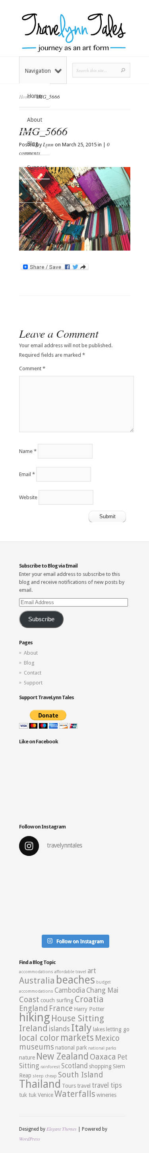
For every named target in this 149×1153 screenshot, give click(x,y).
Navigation (38, 71)
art (91, 971)
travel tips (107, 1085)
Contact (36, 191)
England (33, 1008)
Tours (69, 1086)
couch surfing (57, 1000)
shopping (100, 1066)
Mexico (107, 1038)
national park (71, 1047)
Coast (29, 999)
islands (59, 1029)
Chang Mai (102, 990)
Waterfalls (74, 1094)
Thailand (40, 1084)
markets (77, 1037)
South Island (80, 1074)
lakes (99, 1029)
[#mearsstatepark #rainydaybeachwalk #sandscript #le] (74, 896)
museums (36, 1047)
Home (34, 96)
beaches (75, 980)
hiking (34, 1017)
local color (39, 1038)
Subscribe (41, 619)
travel (84, 1086)
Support (37, 167)
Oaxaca (103, 1057)
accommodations (36, 971)
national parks (102, 1048)
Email (27, 474)
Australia (37, 981)
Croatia (89, 999)
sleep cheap (45, 1076)
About (34, 120)
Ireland (33, 1028)
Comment (32, 368)
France (61, 1008)
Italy (81, 1028)
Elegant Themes (61, 1129)
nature (27, 1057)
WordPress (29, 1139)
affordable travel (70, 971)
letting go (118, 1029)
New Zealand (62, 1056)
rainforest (50, 1066)
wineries (106, 1095)
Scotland (74, 1066)
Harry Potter (89, 1009)
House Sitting (77, 1018)
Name (28, 451)
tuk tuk (28, 1095)
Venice (45, 1095)
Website (28, 497)
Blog (32, 143)
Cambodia (69, 990)
